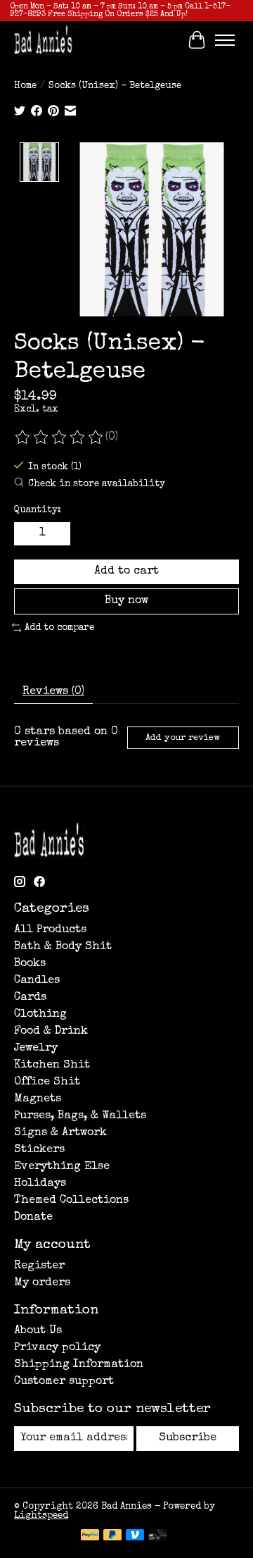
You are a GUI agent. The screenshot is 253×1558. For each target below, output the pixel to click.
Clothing (40, 1014)
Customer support (64, 1381)
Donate (33, 1217)
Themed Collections (71, 1200)
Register (39, 1266)
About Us (38, 1331)
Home (25, 86)
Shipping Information (78, 1365)
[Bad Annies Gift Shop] (43, 39)
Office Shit (47, 1082)
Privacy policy (57, 1348)
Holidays (40, 1183)
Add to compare (59, 628)
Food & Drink (51, 1031)
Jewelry (36, 1048)
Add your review (182, 738)
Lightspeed (41, 1516)
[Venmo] (135, 1536)
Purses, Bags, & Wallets (80, 1116)
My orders (42, 1283)
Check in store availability (96, 485)
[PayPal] (90, 1536)
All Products (50, 930)
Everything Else (62, 1167)
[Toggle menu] (225, 40)
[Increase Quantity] (57, 534)
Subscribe (187, 1438)
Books (30, 964)
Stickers (39, 1150)
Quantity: (37, 510)
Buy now (126, 601)
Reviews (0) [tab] (53, 692)
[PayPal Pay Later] (112, 1536)
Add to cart (126, 571)
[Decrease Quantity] (27, 534)
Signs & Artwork (60, 1133)
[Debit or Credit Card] (157, 1536)
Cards (30, 997)
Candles (37, 981)
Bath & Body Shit (63, 947)
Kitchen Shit (52, 1065)
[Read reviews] (59, 437)
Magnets (37, 1099)
